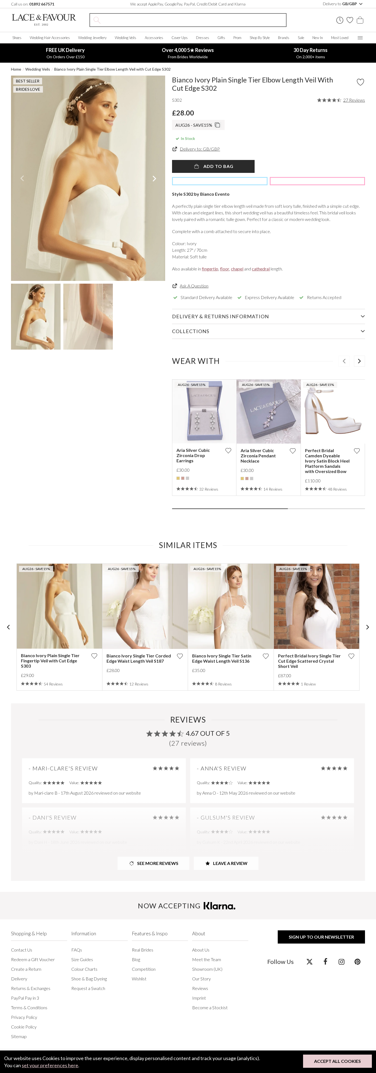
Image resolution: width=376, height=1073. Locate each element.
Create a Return (26, 969)
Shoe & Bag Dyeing (89, 978)
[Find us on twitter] (309, 961)
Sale (301, 37)
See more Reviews (157, 863)
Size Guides (82, 959)
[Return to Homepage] (44, 20)
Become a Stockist (210, 1007)
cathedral (261, 268)
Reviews (200, 988)
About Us (200, 949)
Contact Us (21, 949)
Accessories (154, 37)
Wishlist (139, 978)
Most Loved (339, 37)
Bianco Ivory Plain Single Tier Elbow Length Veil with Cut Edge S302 (112, 69)
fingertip (210, 268)
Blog (136, 959)
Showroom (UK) (207, 969)
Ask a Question (194, 285)
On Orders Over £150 (65, 53)
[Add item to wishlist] (360, 82)
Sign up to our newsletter (321, 936)
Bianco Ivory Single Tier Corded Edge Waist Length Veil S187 (139, 658)
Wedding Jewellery (92, 37)
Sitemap (19, 1036)
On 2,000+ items (310, 53)
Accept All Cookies (337, 1061)
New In (317, 37)
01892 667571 (41, 4)
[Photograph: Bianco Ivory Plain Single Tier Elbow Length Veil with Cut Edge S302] (88, 178)
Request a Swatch (88, 988)
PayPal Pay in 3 (25, 997)
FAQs (76, 949)
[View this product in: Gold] (178, 478)
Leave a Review (229, 863)
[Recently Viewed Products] (340, 20)
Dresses (202, 37)
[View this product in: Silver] (187, 478)
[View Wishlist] (350, 20)
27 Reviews (354, 100)
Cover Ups (179, 37)
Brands (283, 37)
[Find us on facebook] (325, 961)
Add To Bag (217, 166)
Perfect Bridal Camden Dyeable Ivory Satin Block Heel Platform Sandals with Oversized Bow (327, 461)
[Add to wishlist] (228, 450)
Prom (237, 37)
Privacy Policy (24, 1017)
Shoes (16, 37)
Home (16, 69)
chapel (237, 268)
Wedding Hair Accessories (50, 37)
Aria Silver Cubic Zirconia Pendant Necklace (258, 455)
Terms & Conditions (29, 1007)
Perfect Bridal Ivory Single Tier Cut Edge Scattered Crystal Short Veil (309, 661)
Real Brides (142, 949)
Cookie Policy (24, 1026)
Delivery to (340, 3)
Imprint (199, 997)
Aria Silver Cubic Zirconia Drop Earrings (193, 455)
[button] (21, 178)
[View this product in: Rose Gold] (182, 478)
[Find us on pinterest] (357, 961)
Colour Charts (84, 969)
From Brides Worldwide (188, 53)
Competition (144, 969)
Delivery (19, 978)
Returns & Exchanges (30, 988)
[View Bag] (360, 20)
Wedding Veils (125, 37)
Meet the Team (206, 959)
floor (224, 268)
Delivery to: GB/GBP (200, 148)
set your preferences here (50, 1065)
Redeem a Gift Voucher (33, 959)
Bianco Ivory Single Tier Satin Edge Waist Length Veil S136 (221, 658)
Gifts (221, 37)
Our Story (201, 978)
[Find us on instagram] (341, 961)
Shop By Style (260, 37)
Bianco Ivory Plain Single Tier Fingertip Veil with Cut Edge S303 (50, 660)
